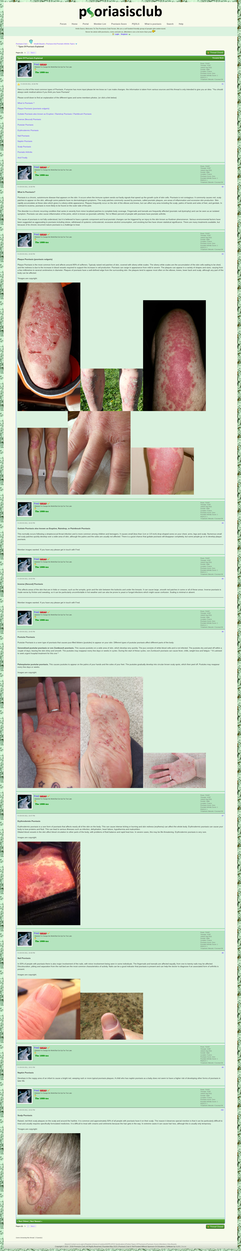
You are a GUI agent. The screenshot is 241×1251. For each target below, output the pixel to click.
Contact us (74, 1244)
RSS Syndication (118, 1244)
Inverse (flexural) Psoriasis (29, 119)
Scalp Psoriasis (24, 147)
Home (74, 24)
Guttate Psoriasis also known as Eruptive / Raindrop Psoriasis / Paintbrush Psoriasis (54, 114)
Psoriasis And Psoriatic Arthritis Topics (60, 44)
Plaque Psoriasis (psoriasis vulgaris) (33, 108)
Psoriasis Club (21, 44)
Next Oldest (23, 1221)
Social (183, 1247)
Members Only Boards (168, 1244)
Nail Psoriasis (23, 136)
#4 (222, 523)
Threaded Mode (218, 58)
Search (170, 24)
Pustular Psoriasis (25, 125)
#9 (222, 1067)
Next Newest (35, 1221)
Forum (63, 24)
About (67, 1244)
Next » (33, 52)
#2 (222, 187)
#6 (222, 631)
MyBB (178, 1247)
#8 (222, 953)
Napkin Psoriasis (25, 141)
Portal (86, 24)
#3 (222, 254)
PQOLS (135, 24)
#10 (222, 1110)
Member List (100, 24)
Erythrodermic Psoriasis (28, 130)
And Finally (22, 158)
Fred (36, 64)
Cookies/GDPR (104, 1244)
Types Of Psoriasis (138, 1244)
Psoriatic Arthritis (25, 152)
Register (124, 34)
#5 (222, 579)
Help (181, 24)
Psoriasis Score (119, 24)
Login (117, 34)
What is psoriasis (153, 24)
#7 (222, 816)
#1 (222, 84)
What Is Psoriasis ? (26, 103)
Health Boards (39, 44)
